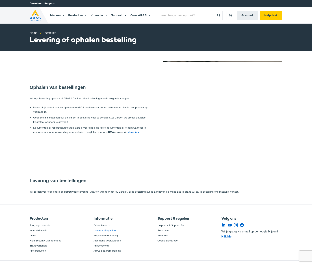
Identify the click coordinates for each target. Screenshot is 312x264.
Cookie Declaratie (167, 240)
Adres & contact (103, 225)
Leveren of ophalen (105, 230)
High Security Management (45, 240)
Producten (75, 15)
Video (33, 235)
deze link (133, 132)
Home (33, 32)
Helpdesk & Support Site (171, 225)
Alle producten (38, 250)
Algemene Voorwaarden (107, 240)
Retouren (162, 235)
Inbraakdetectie (38, 230)
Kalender (97, 15)
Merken (55, 15)
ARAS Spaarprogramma (107, 250)
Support (49, 3)
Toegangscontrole (40, 225)
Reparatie (163, 230)
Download (36, 3)
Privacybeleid (101, 245)
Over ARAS (138, 15)
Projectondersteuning (106, 235)
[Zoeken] (218, 15)
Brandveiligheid (38, 245)
